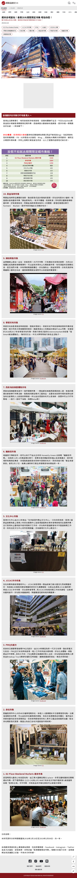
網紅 (52, 12)
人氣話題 (12, 8)
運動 (58, 12)
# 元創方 (44, 27)
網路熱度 (20, 8)
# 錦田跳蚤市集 (7, 34)
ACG (70, 12)
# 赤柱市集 (22, 31)
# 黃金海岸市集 (42, 31)
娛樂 (15, 12)
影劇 (46, 12)
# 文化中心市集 (54, 27)
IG (43, 250)
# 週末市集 (31, 31)
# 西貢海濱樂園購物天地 (9, 31)
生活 (27, 12)
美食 (33, 12)
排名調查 (4, 8)
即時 (9, 12)
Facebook (43, 378)
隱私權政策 (38, 869)
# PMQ (36, 27)
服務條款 (47, 866)
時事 (21, 12)
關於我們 (29, 866)
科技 (64, 12)
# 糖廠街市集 (64, 31)
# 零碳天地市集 (53, 31)
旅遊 (39, 12)
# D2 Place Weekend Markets (10, 27)
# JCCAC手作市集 (26, 27)
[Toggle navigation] (74, 3)
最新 (3, 12)
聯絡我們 (38, 866)
